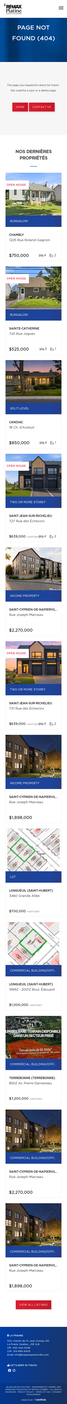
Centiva (40, 1399)
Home (20, 107)
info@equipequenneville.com (32, 1355)
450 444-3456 (21, 1348)
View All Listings (33, 1305)
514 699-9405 (21, 1351)
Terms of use (43, 1392)
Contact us (42, 107)
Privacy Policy (26, 1392)
